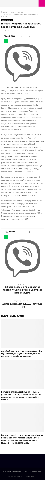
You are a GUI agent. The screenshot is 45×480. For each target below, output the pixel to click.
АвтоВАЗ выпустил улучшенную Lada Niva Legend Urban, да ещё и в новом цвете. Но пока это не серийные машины (21, 354)
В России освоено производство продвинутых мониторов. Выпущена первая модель (22, 290)
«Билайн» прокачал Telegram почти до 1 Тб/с (22, 305)
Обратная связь (29, 476)
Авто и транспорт (7, 20)
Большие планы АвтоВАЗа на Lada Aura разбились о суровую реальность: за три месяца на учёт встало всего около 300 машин (21, 395)
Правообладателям (15, 476)
